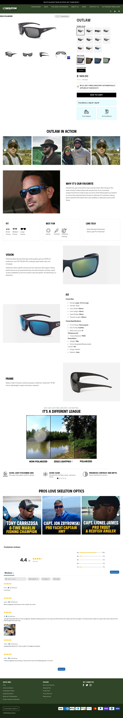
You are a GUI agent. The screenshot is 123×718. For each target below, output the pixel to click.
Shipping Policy (47, 688)
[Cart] (119, 11)
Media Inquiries (47, 696)
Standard (81, 70)
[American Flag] (89, 31)
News (84, 7)
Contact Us (94, 7)
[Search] (111, 11)
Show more (61, 669)
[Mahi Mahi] (98, 40)
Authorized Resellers (111, 7)
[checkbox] (56, 579)
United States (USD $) (10, 708)
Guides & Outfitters (8, 693)
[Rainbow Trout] (80, 49)
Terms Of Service (47, 693)
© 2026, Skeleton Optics (9, 713)
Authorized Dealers (8, 688)
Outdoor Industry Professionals (11, 699)
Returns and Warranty (49, 685)
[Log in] (115, 11)
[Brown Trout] (80, 40)
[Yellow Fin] (98, 49)
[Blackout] (106, 31)
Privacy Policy (46, 690)
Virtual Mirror (65, 16)
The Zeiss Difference (59, 7)
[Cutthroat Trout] (89, 40)
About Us (75, 7)
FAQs (4, 685)
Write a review (114, 572)
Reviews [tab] (9, 573)
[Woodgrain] (89, 49)
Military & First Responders (10, 696)
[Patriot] (106, 40)
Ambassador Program (9, 690)
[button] (118, 150)
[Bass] (98, 31)
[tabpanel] (61, 625)
